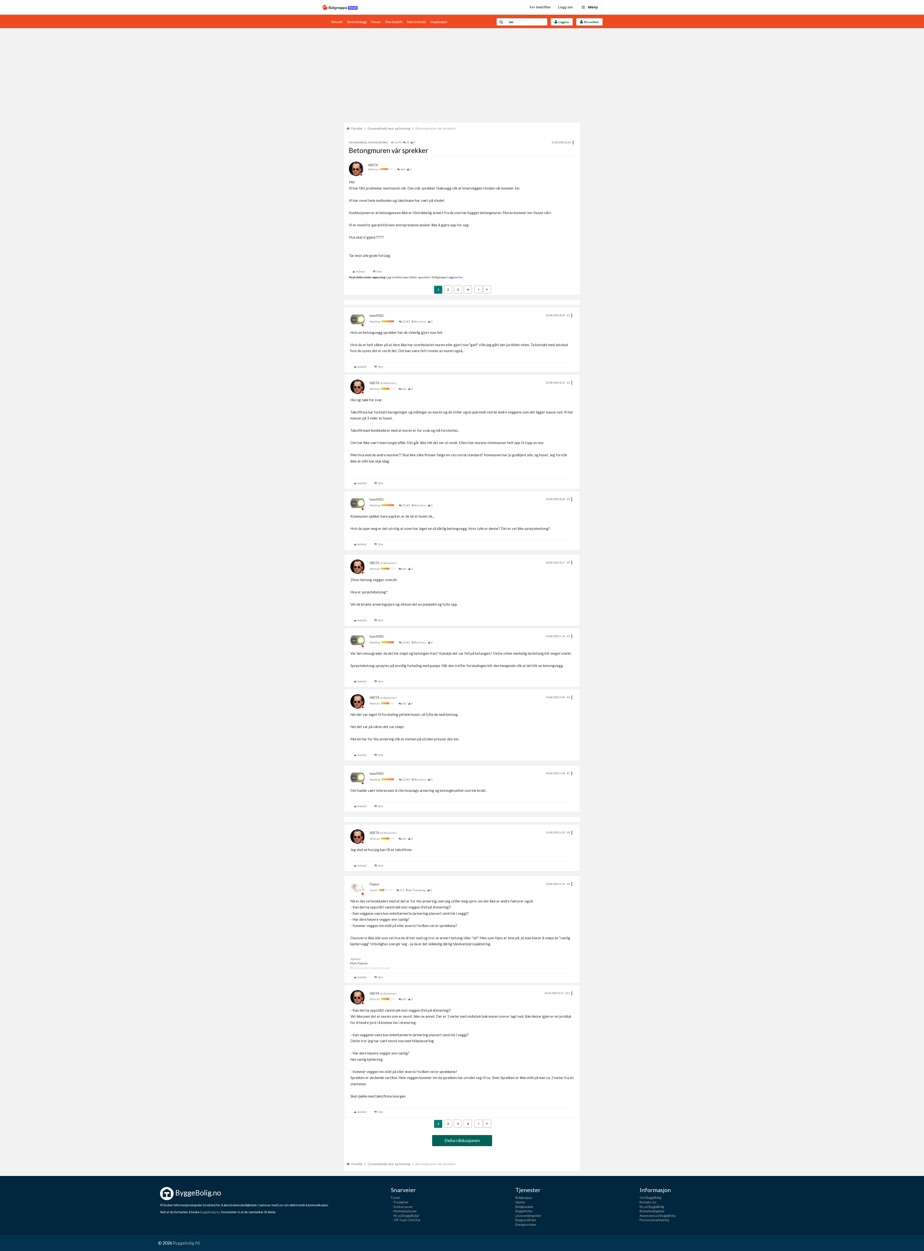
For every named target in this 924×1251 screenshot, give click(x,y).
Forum (376, 22)
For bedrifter (540, 7)
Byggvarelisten (525, 1220)
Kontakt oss (648, 1202)
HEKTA (373, 165)
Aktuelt (337, 22)
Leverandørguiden (528, 1216)
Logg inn (565, 7)
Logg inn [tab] (563, 22)
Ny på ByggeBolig (652, 1207)
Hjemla (520, 1202)
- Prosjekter (399, 1202)
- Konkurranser (402, 1207)
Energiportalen (525, 1224)
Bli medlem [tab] (591, 22)
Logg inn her (455, 277)
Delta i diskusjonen (462, 1140)
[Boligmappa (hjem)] (340, 7)
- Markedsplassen (404, 1211)
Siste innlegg (357, 22)
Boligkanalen (524, 1207)
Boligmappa (523, 1198)
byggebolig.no (210, 1212)
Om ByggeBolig (650, 1198)
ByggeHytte (523, 1211)
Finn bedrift (394, 22)
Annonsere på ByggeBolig (657, 1216)
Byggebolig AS (186, 1242)
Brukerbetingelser (652, 1211)
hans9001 (377, 316)
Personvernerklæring (654, 1220)
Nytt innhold (416, 22)
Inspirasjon (438, 22)
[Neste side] (487, 289)
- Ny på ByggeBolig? (405, 1216)
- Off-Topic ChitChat (405, 1220)
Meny (593, 7)
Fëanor (374, 884)
